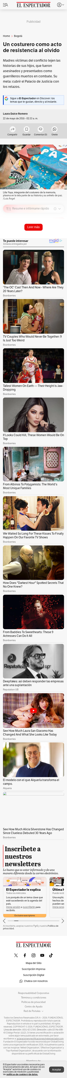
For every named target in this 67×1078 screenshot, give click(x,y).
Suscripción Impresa (33, 969)
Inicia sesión (13, 907)
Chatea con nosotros (36, 981)
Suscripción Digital (33, 975)
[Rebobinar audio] (48, 235)
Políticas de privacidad (33, 1002)
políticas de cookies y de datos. (22, 1074)
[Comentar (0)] (41, 129)
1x (60, 235)
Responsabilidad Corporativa (33, 993)
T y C (35, 925)
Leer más (33, 227)
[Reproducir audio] (8, 230)
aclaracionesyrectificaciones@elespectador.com (40, 1038)
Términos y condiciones (33, 997)
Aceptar (56, 1069)
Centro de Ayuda (33, 1006)
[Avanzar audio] (54, 235)
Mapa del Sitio (34, 963)
